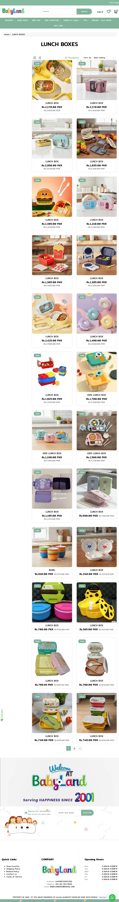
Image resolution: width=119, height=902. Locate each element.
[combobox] (66, 11)
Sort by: (88, 57)
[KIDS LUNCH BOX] (97, 372)
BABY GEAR (23, 20)
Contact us (11, 874)
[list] (39, 57)
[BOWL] (52, 547)
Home (6, 34)
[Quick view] (35, 82)
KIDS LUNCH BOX (96, 395)
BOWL (52, 570)
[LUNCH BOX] (52, 80)
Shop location (12, 866)
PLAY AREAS (106, 20)
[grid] (34, 57)
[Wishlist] (35, 76)
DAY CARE (58, 25)
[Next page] (80, 748)
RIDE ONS (36, 20)
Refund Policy (12, 871)
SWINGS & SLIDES (71, 20)
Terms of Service (14, 876)
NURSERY (9, 20)
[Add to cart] (35, 70)
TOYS (85, 20)
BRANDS (95, 20)
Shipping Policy (13, 868)
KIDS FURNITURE (52, 20)
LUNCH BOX (52, 103)
